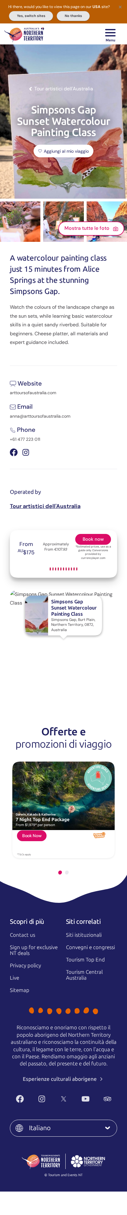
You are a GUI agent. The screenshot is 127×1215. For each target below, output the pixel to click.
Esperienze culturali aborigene (60, 1079)
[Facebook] (20, 1099)
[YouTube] (85, 1099)
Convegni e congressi (90, 947)
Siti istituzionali (84, 935)
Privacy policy (25, 965)
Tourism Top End (85, 960)
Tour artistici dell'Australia (45, 506)
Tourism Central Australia (84, 975)
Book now (93, 539)
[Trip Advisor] (107, 1099)
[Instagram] (42, 1099)
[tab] (60, 872)
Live (14, 978)
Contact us (22, 935)
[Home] (24, 33)
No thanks (73, 16)
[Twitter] (64, 1099)
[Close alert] (120, 7)
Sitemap (19, 990)
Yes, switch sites (31, 16)
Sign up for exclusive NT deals (34, 950)
